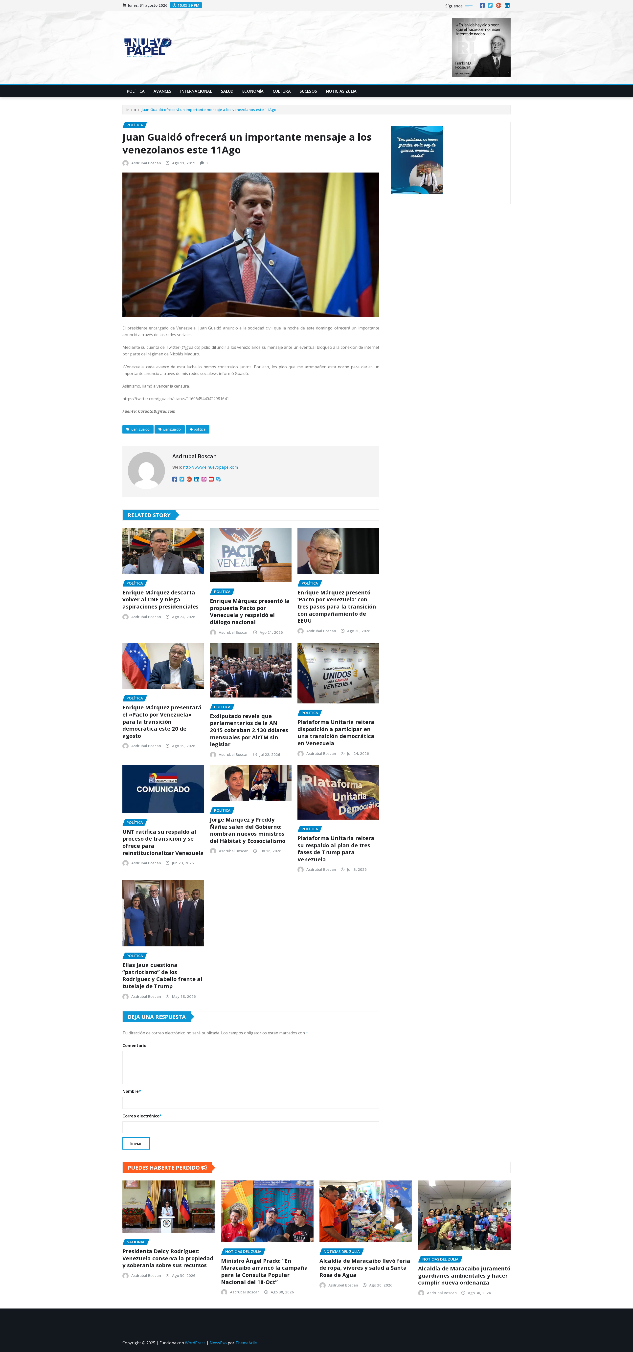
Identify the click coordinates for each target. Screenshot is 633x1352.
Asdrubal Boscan (146, 162)
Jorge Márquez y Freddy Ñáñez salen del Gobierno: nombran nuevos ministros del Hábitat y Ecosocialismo (247, 830)
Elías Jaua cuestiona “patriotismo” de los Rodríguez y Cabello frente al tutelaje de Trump (162, 975)
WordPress (195, 1343)
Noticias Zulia (341, 91)
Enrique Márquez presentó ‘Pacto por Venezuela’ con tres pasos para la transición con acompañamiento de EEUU (336, 606)
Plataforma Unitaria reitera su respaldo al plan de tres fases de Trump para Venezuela (335, 848)
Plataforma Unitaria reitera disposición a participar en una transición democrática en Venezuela (335, 732)
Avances (162, 91)
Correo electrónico (142, 1116)
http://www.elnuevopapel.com (210, 467)
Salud (227, 91)
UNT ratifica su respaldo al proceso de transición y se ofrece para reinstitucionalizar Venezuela (163, 842)
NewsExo (218, 1343)
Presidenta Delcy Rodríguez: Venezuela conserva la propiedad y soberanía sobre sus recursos (167, 1258)
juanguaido (172, 429)
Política (136, 91)
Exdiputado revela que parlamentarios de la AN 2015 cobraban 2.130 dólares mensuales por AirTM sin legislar (249, 730)
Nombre (131, 1091)
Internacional (196, 91)
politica (199, 429)
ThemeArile (246, 1343)
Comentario (134, 1045)
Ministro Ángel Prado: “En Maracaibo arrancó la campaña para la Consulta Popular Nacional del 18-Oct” (264, 1271)
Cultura (282, 91)
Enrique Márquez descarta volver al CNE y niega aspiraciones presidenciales (160, 599)
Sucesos (308, 91)
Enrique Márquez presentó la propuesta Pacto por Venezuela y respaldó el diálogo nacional (250, 611)
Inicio (131, 109)
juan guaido (140, 429)
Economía (253, 91)
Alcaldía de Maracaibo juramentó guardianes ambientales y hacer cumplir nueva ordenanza (464, 1275)
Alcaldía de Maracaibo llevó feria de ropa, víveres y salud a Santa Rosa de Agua (364, 1267)
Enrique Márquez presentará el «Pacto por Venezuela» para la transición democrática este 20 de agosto (162, 721)
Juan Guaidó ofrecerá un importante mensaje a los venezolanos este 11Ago (209, 109)
